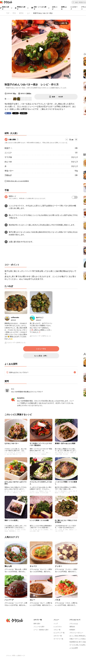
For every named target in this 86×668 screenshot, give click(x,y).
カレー (32, 600)
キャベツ (33, 566)
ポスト (16, 113)
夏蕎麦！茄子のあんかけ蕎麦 (65, 443)
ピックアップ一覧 (59, 633)
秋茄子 (7, 148)
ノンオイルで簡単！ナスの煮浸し (66, 483)
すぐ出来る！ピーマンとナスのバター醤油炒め (41, 444)
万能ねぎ (8, 175)
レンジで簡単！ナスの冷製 (39, 520)
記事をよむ (64, 8)
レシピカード (74, 8)
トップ (56, 623)
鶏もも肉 (8, 566)
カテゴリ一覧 (58, 636)
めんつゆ (8, 162)
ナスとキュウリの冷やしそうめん (41, 483)
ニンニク (8, 153)
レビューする (41, 349)
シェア (8, 113)
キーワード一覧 (58, 639)
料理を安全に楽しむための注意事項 (18, 181)
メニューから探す (39, 626)
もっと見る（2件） (41, 356)
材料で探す (37, 623)
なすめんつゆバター (12, 443)
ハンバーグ (9, 600)
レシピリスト (58, 626)
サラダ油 (8, 157)
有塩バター (9, 171)
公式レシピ (55, 8)
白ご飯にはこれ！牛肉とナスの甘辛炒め (66, 521)
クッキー (58, 566)
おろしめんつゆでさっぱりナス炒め (16, 483)
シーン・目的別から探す (41, 629)
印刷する (24, 113)
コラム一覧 (57, 629)
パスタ (57, 600)
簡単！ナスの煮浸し (12, 520)
